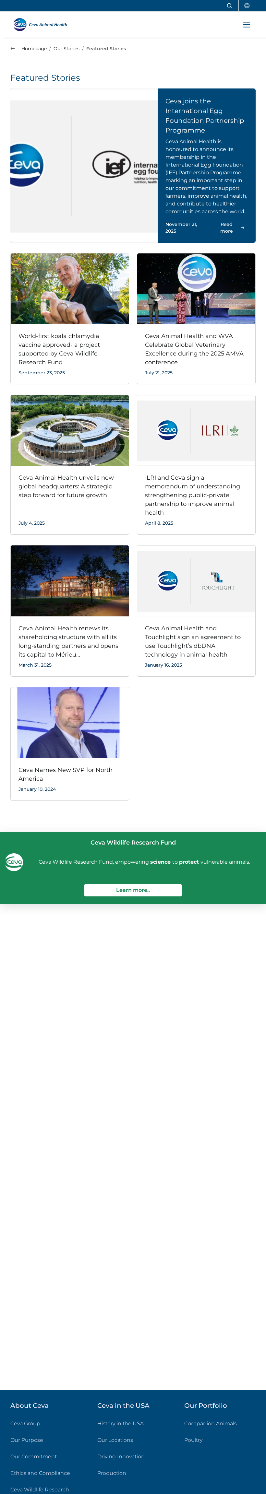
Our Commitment (33, 1456)
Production (111, 1473)
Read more (226, 227)
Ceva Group (25, 1423)
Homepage (33, 49)
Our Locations (115, 1440)
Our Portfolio (205, 1405)
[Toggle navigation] (246, 24)
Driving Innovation (121, 1456)
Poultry (219, 1440)
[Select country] (247, 5)
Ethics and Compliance (40, 1473)
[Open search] (229, 5)
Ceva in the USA (123, 1405)
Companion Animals (210, 1423)
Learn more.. (149, 890)
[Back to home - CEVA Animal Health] (44, 24)
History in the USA (120, 1423)
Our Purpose (26, 1440)
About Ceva (29, 1405)
